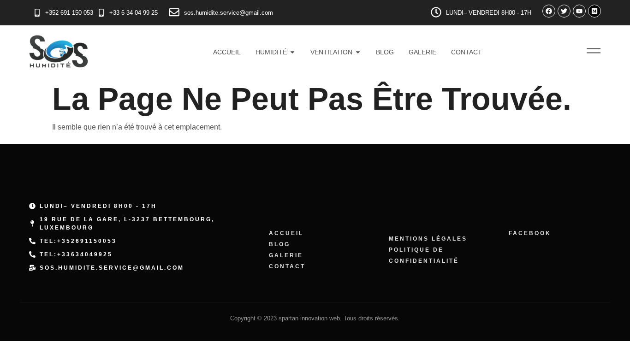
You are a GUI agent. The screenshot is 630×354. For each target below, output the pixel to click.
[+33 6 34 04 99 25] (101, 13)
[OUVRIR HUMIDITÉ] (292, 52)
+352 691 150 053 (69, 12)
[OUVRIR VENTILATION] (358, 52)
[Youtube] (579, 11)
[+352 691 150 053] (37, 13)
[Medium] (594, 11)
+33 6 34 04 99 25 (133, 12)
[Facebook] (548, 11)
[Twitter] (564, 11)
